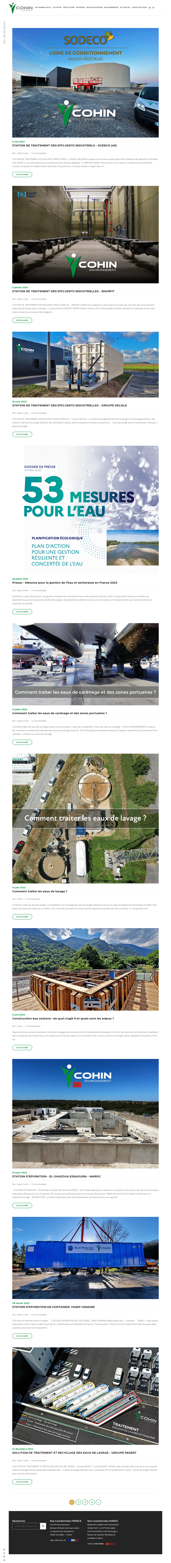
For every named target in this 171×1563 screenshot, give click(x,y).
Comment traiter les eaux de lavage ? (39, 891)
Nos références (111, 7)
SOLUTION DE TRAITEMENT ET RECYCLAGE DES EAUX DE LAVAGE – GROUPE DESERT (74, 1452)
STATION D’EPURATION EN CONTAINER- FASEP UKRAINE (53, 1307)
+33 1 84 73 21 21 (58, 1540)
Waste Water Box (95, 7)
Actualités (125, 7)
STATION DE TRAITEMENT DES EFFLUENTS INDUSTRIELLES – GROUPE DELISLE (69, 405)
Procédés (80, 7)
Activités (57, 7)
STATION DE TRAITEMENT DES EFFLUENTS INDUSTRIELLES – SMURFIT (63, 291)
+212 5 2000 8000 (95, 1543)
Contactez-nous (139, 7)
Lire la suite (22, 174)
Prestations (69, 7)
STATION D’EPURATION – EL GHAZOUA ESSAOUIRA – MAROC (56, 1176)
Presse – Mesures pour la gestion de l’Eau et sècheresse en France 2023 (64, 582)
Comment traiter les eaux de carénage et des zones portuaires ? (59, 713)
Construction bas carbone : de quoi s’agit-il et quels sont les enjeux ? (63, 1018)
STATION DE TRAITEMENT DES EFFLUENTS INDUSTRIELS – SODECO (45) (64, 145)
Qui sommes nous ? (43, 7)
